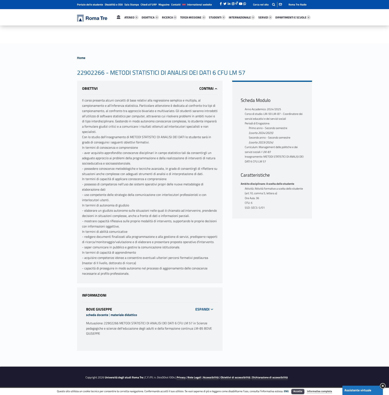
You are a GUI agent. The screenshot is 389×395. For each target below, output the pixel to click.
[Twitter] (225, 2)
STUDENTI (215, 17)
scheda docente (97, 314)
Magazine (164, 4)
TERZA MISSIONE (190, 17)
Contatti (176, 4)
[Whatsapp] (244, 2)
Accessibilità (211, 377)
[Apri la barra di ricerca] (267, 4)
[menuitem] (118, 17)
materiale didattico (124, 314)
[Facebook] (221, 2)
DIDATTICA (148, 17)
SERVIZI (263, 17)
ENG (286, 391)
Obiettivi (90, 88)
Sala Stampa (131, 4)
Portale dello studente (90, 4)
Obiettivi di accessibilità (235, 377)
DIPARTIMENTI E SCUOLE (290, 17)
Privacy (181, 377)
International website (199, 4)
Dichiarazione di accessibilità (270, 377)
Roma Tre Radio (298, 4)
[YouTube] (240, 2)
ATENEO (129, 17)
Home (118, 17)
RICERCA (167, 17)
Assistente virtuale (357, 390)
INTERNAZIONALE (240, 17)
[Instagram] (233, 2)
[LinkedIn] (229, 2)
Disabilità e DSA (114, 4)
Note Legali (194, 377)
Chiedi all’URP (149, 4)
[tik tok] (236, 3)
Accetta (297, 391)
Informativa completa (319, 391)
